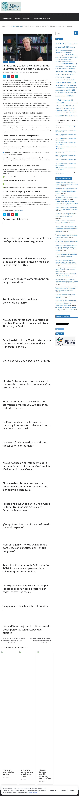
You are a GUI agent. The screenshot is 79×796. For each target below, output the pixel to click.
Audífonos (70, 50)
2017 (56, 163)
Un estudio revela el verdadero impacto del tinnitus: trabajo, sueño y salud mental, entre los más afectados (65, 215)
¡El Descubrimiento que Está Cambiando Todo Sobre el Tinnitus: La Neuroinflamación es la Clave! (65, 275)
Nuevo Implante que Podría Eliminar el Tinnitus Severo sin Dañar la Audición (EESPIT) (65, 269)
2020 (56, 151)
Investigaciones (69, 64)
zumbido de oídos (67, 115)
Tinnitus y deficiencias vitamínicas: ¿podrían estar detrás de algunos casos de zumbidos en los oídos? (66, 197)
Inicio (4, 15)
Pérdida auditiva (65, 71)
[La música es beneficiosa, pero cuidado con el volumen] (27, 652)
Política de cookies (32, 792)
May (69, 126)
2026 (56, 126)
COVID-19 (69, 55)
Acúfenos (62, 43)
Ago (75, 126)
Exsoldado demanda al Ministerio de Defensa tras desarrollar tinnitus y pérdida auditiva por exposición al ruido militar (66, 281)
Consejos (67, 52)
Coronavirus (60, 55)
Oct (58, 131)
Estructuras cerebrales (61, 59)
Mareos (57, 66)
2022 (56, 142)
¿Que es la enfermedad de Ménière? (8, 772)
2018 (56, 159)
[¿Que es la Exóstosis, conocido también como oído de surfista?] (45, 652)
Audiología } (63, 50)
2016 (56, 167)
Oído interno (64, 68)
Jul (72, 126)
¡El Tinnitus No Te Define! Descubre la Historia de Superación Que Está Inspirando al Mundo (14, 640)
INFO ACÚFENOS (14, 72)
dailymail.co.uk (19, 210)
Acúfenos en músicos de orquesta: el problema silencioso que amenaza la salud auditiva (66, 184)
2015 (56, 172)
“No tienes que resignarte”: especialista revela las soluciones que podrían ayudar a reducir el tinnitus (66, 309)
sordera (66, 92)
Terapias (61, 96)
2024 (56, 134)
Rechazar (63, 790)
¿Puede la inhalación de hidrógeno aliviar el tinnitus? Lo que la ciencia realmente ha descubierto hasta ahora (66, 235)
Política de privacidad (32, 15)
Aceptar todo (53, 790)
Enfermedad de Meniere (69, 57)
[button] (69, 15)
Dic (63, 131)
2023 (56, 138)
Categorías (26, 18)
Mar (64, 126)
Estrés (70, 59)
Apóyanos (18, 18)
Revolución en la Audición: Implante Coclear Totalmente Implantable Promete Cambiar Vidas (40, 640)
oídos (72, 68)
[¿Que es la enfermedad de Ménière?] (9, 652)
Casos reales (12, 62)
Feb (62, 126)
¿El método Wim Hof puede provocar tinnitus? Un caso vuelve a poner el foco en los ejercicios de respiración (66, 203)
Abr (66, 126)
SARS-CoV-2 (58, 92)
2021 (56, 147)
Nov (61, 131)
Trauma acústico (66, 113)
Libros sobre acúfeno (47, 15)
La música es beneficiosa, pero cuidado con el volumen (27, 773)
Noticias (70, 66)
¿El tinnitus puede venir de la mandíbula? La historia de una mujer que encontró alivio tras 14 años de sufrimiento (66, 288)
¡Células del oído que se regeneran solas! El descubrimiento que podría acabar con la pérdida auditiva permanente (66, 254)
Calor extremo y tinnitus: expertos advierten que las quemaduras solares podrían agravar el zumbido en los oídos (65, 262)
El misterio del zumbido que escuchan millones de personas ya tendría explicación (65, 296)
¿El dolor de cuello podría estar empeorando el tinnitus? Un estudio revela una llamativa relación (66, 241)
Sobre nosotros (7, 18)
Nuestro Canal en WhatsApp (42, 18)
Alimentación (73, 43)
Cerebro (59, 52)
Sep (56, 131)
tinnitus (27, 72)
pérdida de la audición (63, 85)
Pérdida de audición (65, 83)
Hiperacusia (59, 61)
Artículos (5, 62)
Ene (59, 126)
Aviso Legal (11, 15)
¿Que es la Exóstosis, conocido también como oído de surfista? (45, 774)
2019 (56, 155)
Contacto (20, 15)
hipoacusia (66, 61)
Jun (71, 126)
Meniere (63, 66)
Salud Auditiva (68, 90)
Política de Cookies (62, 15)
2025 (56, 130)
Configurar (73, 790)
